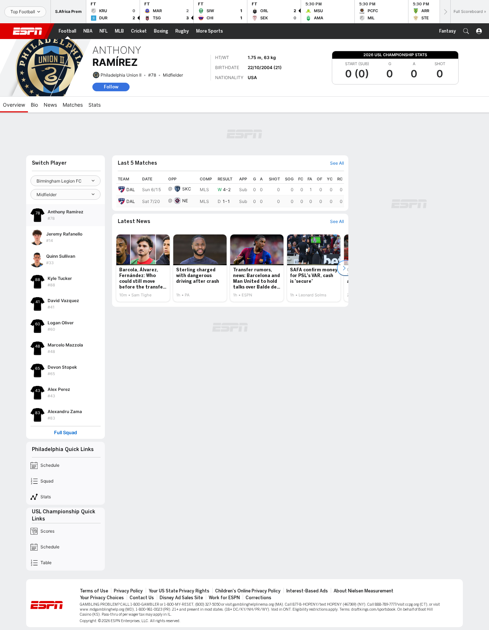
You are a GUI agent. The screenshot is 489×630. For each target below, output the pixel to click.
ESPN (27, 31)
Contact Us (142, 597)
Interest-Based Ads (307, 590)
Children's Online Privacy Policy (248, 590)
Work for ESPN (224, 597)
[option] (143, 268)
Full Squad (65, 432)
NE (185, 200)
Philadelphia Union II (121, 75)
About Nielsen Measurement (363, 590)
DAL (130, 189)
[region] (230, 191)
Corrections (258, 597)
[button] (466, 31)
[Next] (445, 11)
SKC (186, 189)
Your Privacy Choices (102, 597)
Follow (111, 86)
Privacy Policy (128, 590)
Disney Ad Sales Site (181, 597)
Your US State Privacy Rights (179, 590)
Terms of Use (94, 590)
